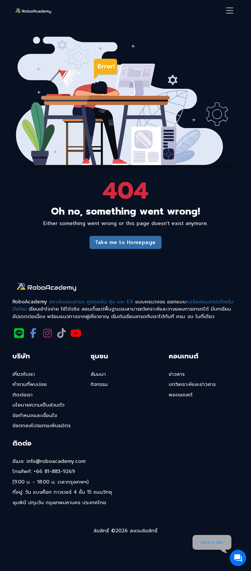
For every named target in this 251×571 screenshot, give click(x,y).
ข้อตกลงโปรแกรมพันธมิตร (41, 425)
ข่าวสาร (177, 374)
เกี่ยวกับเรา (23, 374)
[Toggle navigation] (230, 10)
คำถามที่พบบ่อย (29, 384)
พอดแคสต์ (180, 394)
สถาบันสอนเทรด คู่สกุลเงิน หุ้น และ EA (91, 301)
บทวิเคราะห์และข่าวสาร (192, 384)
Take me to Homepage (125, 242)
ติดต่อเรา (22, 394)
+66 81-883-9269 (54, 471)
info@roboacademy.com (56, 461)
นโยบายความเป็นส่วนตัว (38, 405)
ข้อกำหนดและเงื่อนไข (34, 415)
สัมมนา (98, 374)
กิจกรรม (99, 384)
